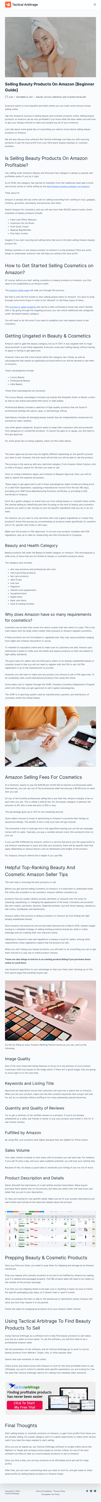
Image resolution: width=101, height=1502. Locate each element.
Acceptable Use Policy (50, 1494)
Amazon (39, 97)
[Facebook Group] (87, 1491)
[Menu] (95, 4)
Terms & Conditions (44, 1491)
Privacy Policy (59, 1491)
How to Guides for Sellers (74, 97)
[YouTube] (95, 1491)
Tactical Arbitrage (52, 97)
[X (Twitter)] (91, 1491)
